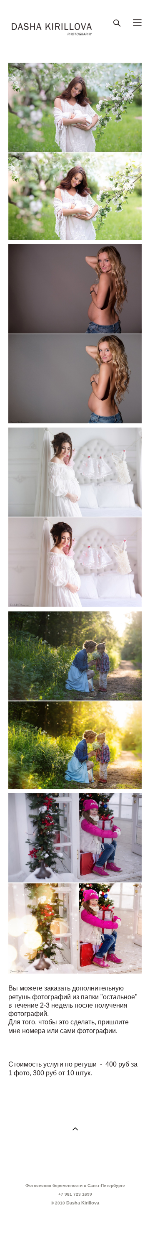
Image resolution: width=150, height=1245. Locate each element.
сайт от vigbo (75, 1226)
